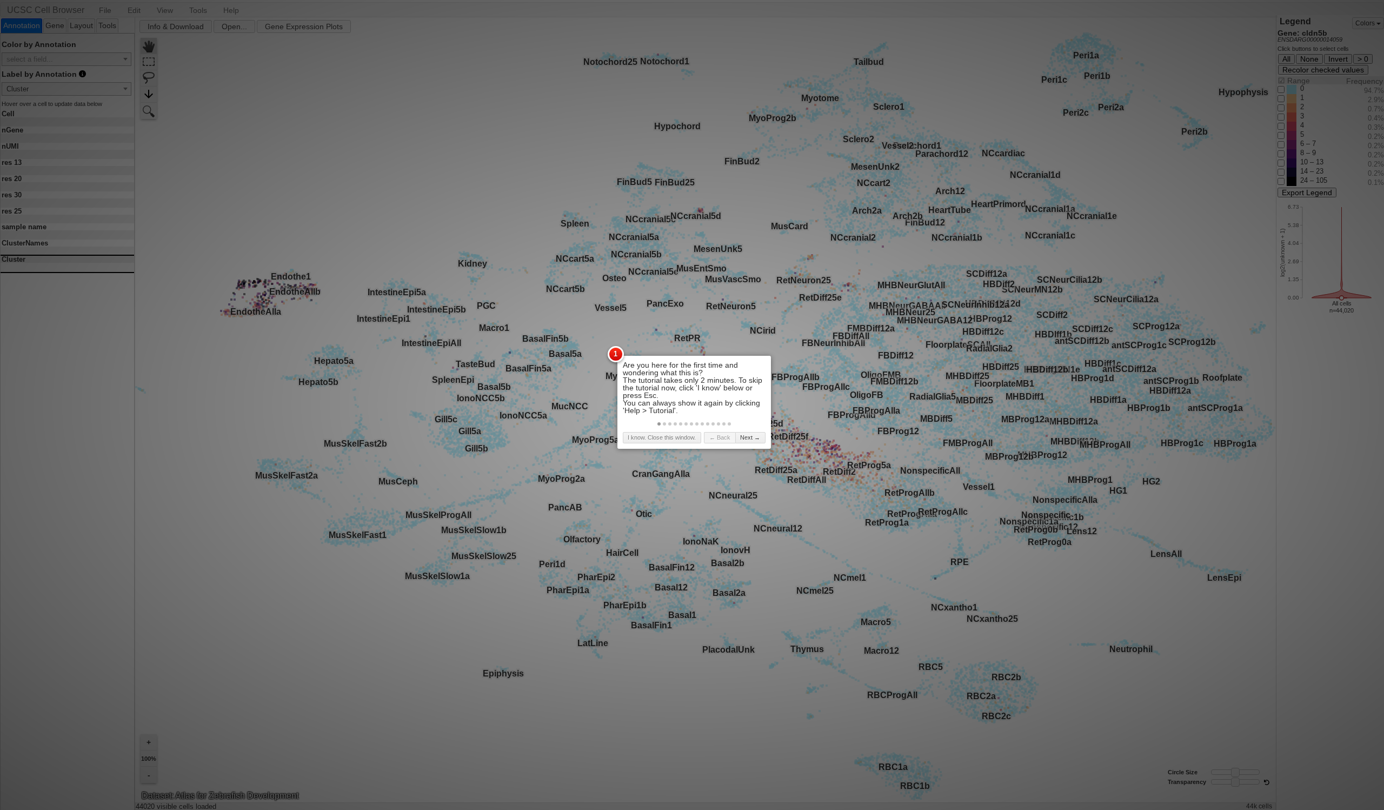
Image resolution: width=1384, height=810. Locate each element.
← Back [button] (719, 437)
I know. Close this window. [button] (662, 437)
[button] (659, 424)
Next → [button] (750, 437)
